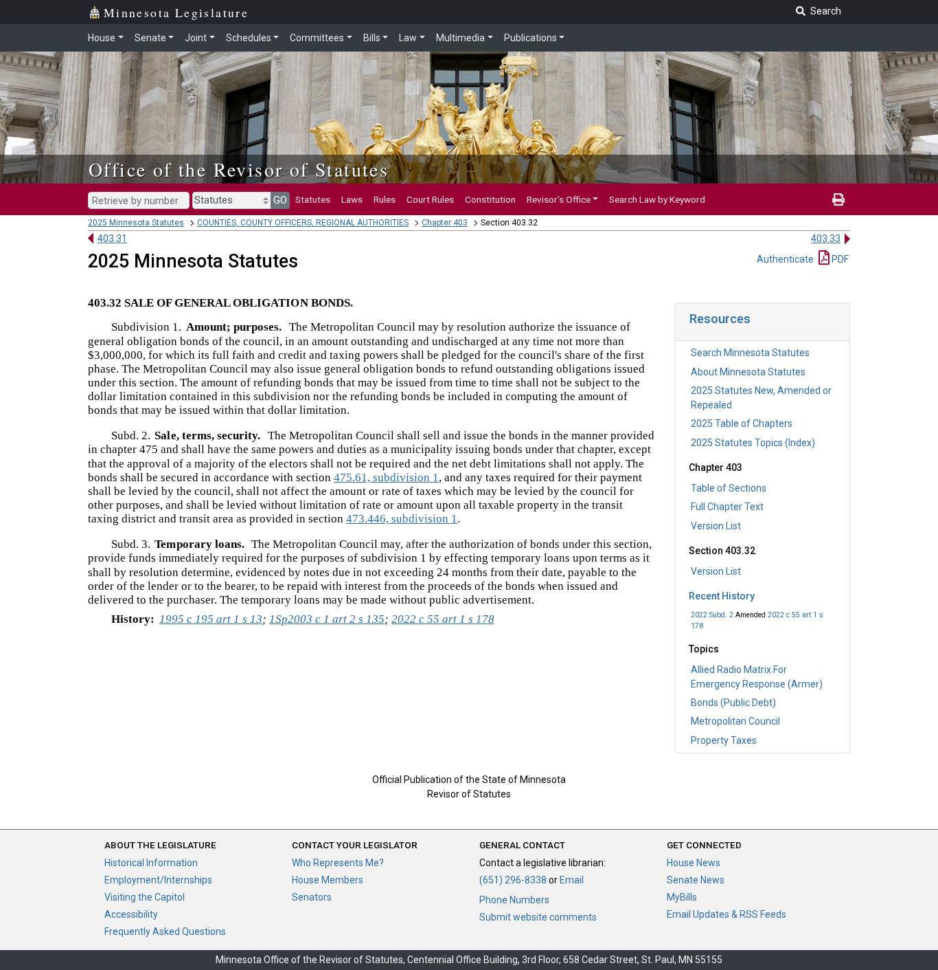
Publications (530, 37)
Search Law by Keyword (657, 199)
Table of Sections (728, 488)
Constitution (490, 199)
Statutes (312, 199)
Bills (371, 37)
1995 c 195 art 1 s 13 (210, 619)
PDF (839, 259)
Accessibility (131, 914)
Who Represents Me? (338, 862)
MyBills (682, 897)
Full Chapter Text (727, 506)
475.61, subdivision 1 (386, 477)
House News (693, 862)
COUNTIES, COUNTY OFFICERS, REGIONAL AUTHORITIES (303, 223)
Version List (716, 525)
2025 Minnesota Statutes (136, 223)
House (101, 37)
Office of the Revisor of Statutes (239, 169)
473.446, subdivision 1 (401, 518)
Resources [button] (720, 318)
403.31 (112, 238)
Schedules (248, 37)
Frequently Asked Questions (165, 931)
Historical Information (151, 862)
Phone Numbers (514, 899)
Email (572, 879)
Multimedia (460, 37)
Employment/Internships (158, 879)
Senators (312, 897)
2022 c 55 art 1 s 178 (442, 619)
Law (408, 37)
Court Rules (430, 199)
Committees (317, 37)
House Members (327, 879)
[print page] (838, 199)
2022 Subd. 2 (712, 614)
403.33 (825, 238)
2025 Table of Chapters (741, 423)
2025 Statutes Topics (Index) (753, 442)
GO (280, 200)
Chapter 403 (445, 223)
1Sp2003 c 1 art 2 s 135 (327, 619)
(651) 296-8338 (513, 879)
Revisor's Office (559, 199)
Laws (352, 199)
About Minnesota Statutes (748, 371)
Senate (150, 37)
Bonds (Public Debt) (733, 702)
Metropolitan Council (735, 721)
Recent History (722, 596)
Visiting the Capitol (144, 897)
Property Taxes (724, 740)
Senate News (695, 879)
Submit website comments (538, 917)
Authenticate (785, 259)
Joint (196, 37)
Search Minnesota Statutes (750, 352)
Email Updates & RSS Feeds (726, 914)
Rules (385, 199)
